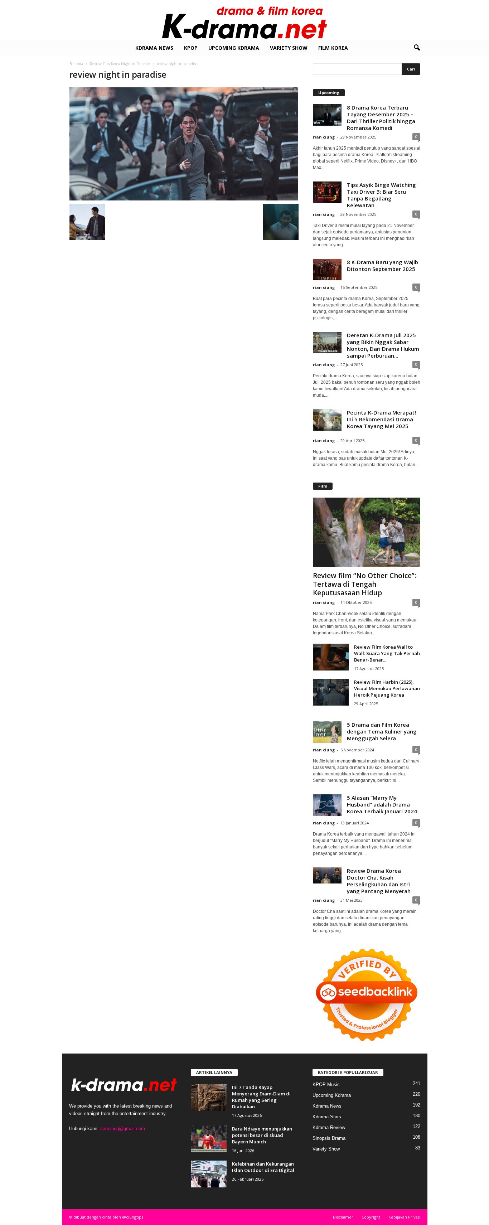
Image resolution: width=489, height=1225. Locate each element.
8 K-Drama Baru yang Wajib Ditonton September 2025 (382, 265)
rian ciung (324, 137)
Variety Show (289, 47)
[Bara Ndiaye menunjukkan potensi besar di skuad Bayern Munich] (209, 1138)
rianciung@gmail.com (122, 1128)
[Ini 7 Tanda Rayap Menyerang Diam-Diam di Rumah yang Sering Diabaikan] (209, 1097)
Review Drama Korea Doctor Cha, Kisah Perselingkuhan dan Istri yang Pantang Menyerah (379, 881)
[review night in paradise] (184, 143)
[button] (417, 48)
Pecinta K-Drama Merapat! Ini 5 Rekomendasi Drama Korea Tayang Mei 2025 (381, 419)
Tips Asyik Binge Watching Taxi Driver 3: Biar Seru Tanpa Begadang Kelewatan (381, 195)
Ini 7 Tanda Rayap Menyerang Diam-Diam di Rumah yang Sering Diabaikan (261, 1097)
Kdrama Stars (327, 1116)
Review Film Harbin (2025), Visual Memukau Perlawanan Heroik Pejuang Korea (387, 688)
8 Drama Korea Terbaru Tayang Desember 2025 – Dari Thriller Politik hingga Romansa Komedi (381, 117)
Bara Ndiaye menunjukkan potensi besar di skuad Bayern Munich (262, 1135)
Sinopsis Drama (329, 1138)
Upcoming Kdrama (233, 47)
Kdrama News (154, 47)
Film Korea (333, 47)
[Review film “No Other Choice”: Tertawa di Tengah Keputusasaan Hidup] (366, 532)
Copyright (371, 1217)
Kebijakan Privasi (404, 1217)
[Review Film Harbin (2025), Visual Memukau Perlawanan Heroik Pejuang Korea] (331, 692)
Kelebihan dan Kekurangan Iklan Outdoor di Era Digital (263, 1167)
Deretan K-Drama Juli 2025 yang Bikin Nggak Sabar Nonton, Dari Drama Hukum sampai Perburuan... (383, 345)
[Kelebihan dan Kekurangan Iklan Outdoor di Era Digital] (209, 1174)
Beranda (76, 63)
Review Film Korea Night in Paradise (120, 63)
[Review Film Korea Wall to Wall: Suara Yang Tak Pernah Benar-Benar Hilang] (331, 657)
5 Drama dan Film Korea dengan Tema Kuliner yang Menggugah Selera (382, 731)
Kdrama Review (329, 1127)
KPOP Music (326, 1084)
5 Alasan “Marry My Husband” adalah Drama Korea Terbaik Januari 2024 (382, 804)
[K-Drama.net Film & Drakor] (244, 20)
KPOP (191, 47)
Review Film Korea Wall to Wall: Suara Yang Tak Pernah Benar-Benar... (387, 653)
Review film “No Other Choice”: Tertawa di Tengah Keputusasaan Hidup (364, 584)
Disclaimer (343, 1217)
